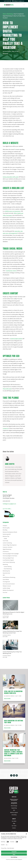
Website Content (7, 586)
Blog (14, 823)
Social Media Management (14, 803)
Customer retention (7, 547)
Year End (5, 592)
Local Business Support (8, 560)
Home (4, 14)
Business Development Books (10, 532)
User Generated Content (9, 583)
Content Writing (7, 566)
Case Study (5, 540)
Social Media (6, 579)
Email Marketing (8, 568)
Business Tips (6, 536)
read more (7, 698)
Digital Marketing (7, 549)
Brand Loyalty (6, 527)
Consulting (14, 814)
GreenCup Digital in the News (10, 555)
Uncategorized (6, 581)
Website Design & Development (14, 800)
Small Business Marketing (9, 577)
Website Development (8, 590)
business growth (7, 534)
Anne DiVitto (7, 51)
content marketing (7, 543)
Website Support (14, 812)
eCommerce (6, 551)
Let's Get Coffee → (7, 508)
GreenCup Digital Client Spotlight (11, 553)
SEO (4, 575)
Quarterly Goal (6, 573)
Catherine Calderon (10, 696)
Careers (14, 827)
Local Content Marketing (9, 562)
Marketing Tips (6, 571)
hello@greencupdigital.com (9, 503)
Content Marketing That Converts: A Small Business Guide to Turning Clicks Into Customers (13, 753)
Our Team (14, 825)
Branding (5, 530)
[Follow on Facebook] (11, 775)
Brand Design (14, 805)
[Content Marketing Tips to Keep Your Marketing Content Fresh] (10, 625)
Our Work (14, 821)
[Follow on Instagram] (17, 775)
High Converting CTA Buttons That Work (13, 722)
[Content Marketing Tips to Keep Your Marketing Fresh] (10, 645)
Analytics (5, 525)
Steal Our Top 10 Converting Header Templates (13, 692)
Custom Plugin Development (10, 545)
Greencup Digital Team (8, 558)
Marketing (10, 14)
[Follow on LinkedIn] (14, 775)
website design (6, 588)
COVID (5, 538)
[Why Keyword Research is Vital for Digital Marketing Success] (10, 605)
